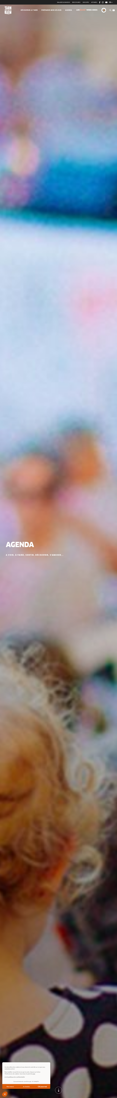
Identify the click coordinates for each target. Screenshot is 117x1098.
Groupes (86, 2)
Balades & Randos (63, 2)
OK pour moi (42, 1086)
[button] (5, 1094)
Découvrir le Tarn (29, 10)
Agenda (68, 10)
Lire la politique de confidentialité (15, 1077)
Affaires (94, 2)
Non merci (10, 1086)
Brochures (76, 2)
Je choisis (26, 1086)
